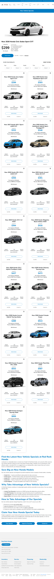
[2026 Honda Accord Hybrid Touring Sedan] (14, 334)
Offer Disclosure (14, 88)
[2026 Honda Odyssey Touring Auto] (40, 286)
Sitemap (14, 574)
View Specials (9, 523)
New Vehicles (4, 562)
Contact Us (44, 523)
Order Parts (16, 567)
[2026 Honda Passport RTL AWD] (14, 382)
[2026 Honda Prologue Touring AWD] (14, 429)
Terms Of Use (10, 575)
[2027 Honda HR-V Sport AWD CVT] (14, 143)
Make (15, 65)
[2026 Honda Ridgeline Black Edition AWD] (40, 239)
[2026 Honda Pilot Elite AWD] (40, 382)
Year (5, 65)
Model (24, 65)
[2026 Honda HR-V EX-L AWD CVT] (14, 191)
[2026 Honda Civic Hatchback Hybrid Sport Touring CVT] (40, 143)
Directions (42, 563)
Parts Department (18, 565)
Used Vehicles (4, 563)
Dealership (43, 559)
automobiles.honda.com (44, 565)
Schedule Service (17, 562)
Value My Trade (30, 563)
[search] (52, 4)
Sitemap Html (17, 575)
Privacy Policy (7, 575)
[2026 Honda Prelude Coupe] (40, 334)
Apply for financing (8, 506)
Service (16, 559)
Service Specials (17, 563)
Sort (43, 65)
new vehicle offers (18, 504)
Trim (34, 65)
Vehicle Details (7, 55)
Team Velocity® (43, 574)
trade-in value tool (28, 507)
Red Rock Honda (3, 575)
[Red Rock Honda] (5, 4)
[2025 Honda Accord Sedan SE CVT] (40, 191)
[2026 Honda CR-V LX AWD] (14, 239)
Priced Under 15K (5, 567)
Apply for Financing (27, 523)
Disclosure (26, 55)
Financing (30, 559)
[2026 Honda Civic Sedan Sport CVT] (14, 96)
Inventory (5, 559)
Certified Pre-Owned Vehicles (8, 565)
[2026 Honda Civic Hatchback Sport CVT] (40, 96)
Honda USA (34, 575)
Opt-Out (31, 575)
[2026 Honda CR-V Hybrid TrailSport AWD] (14, 286)
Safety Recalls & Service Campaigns (26, 575)
